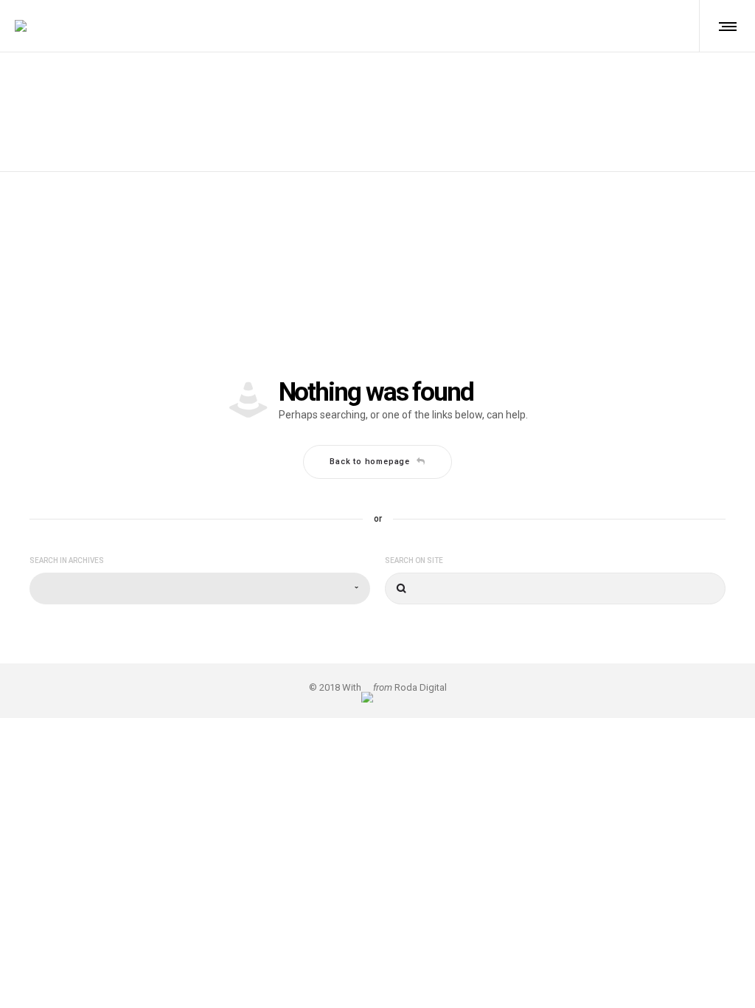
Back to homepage (370, 461)
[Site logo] (21, 26)
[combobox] (199, 588)
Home (353, 94)
